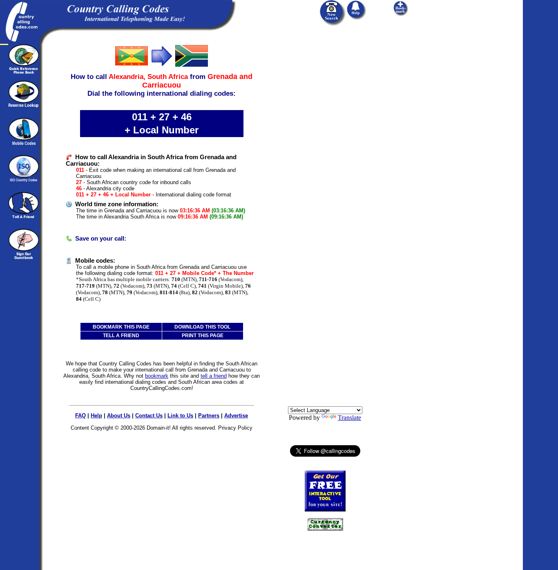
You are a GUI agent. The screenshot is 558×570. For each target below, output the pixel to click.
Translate (349, 417)
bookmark (156, 376)
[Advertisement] (325, 166)
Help (96, 415)
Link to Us (180, 415)
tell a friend (214, 376)
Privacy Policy (235, 428)
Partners (208, 415)
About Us (118, 415)
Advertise (236, 415)
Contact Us (149, 415)
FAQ (80, 415)
